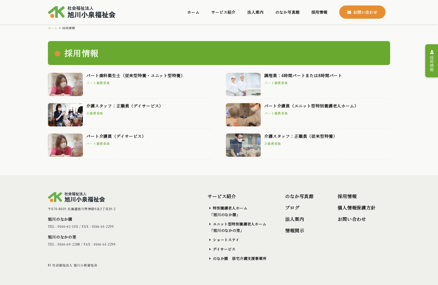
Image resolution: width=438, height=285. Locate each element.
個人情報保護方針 (357, 207)
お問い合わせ (352, 219)
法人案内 (294, 219)
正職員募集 (94, 113)
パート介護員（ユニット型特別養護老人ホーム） (311, 106)
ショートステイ (226, 239)
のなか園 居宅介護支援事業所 (240, 258)
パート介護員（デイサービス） (116, 136)
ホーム (52, 28)
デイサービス (224, 249)
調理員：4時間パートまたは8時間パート (303, 75)
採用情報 (432, 62)
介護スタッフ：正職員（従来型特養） (300, 136)
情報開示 (294, 230)
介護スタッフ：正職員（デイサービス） (124, 106)
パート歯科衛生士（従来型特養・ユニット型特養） (135, 75)
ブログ (292, 207)
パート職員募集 (98, 83)
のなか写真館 (299, 196)
